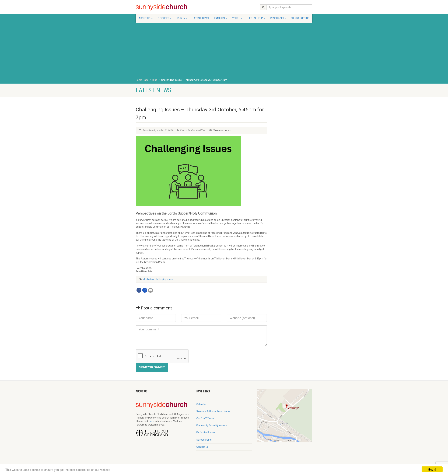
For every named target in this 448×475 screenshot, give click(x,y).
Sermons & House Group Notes (213, 411)
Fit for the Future (205, 432)
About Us (144, 18)
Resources (277, 18)
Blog (154, 79)
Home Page (142, 79)
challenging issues (164, 279)
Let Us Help (255, 18)
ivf (144, 279)
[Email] (150, 290)
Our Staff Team (205, 418)
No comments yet (222, 130)
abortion (150, 279)
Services (163, 18)
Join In (181, 18)
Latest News (200, 18)
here (151, 421)
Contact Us (202, 446)
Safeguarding (300, 18)
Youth (236, 18)
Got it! (432, 469)
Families (219, 18)
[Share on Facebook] (138, 290)
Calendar (201, 404)
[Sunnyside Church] (163, 7)
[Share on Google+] (144, 290)
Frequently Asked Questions (211, 425)
